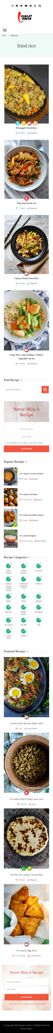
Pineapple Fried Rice (26, 128)
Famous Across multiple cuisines (9, 587)
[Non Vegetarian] (29, 123)
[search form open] (39, 6)
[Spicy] (26, 198)
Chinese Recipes (23, 572)
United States (8, 637)
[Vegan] (23, 868)
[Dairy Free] (17, 123)
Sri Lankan (9, 625)
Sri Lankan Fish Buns (28, 494)
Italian (23, 601)
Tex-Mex (23, 625)
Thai (38, 625)
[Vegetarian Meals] (29, 868)
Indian (8, 601)
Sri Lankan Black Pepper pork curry (26, 799)
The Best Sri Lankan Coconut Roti (26, 874)
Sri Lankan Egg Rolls (26, 950)
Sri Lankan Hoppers (28, 536)
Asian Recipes (8, 572)
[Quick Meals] (35, 123)
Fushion (39, 584)
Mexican (8, 612)
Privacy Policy (26, 1029)
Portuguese (39, 612)
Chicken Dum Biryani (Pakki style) (26, 723)
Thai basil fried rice (26, 203)
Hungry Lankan (25, 1025)
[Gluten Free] (23, 123)
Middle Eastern (23, 613)
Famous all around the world (24, 586)
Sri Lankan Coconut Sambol (31, 474)
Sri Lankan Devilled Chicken (31, 515)
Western (23, 636)
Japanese (39, 601)
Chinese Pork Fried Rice (26, 278)
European (38, 571)
